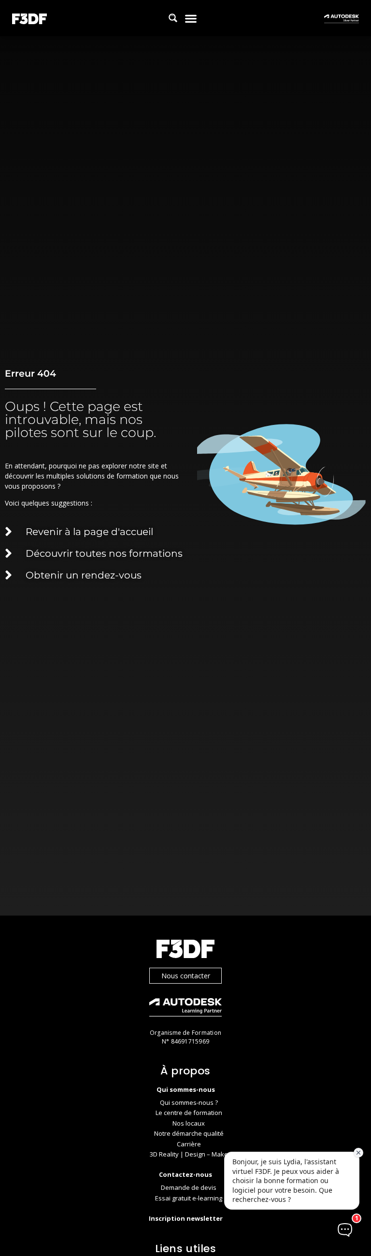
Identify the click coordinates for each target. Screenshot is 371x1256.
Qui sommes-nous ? (189, 1102)
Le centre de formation (189, 1112)
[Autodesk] (185, 1008)
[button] (190, 18)
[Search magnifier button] (173, 18)
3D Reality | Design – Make (189, 1154)
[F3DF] (185, 950)
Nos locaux (188, 1123)
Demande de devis (188, 1187)
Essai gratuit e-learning (188, 1198)
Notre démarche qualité (189, 1133)
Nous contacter (185, 975)
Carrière (189, 1144)
